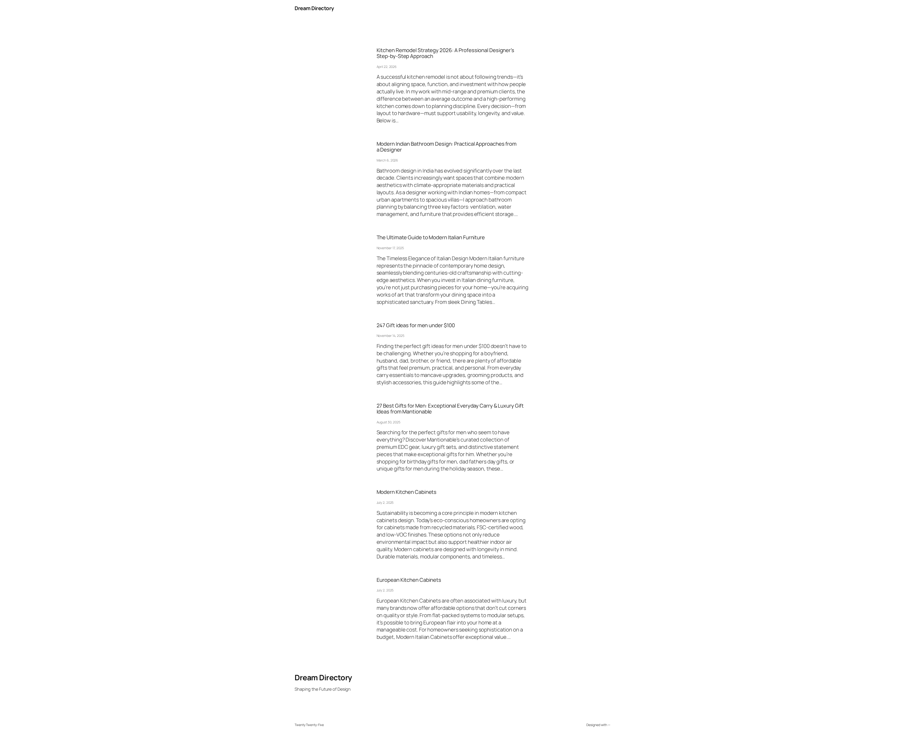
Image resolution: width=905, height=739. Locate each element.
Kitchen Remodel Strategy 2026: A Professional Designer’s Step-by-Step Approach (445, 53)
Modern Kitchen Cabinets (407, 492)
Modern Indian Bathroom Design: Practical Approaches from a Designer (447, 147)
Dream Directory (314, 8)
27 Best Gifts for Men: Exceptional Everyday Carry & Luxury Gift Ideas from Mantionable (450, 409)
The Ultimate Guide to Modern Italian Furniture (431, 237)
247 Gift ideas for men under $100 (416, 325)
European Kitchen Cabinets (409, 580)
